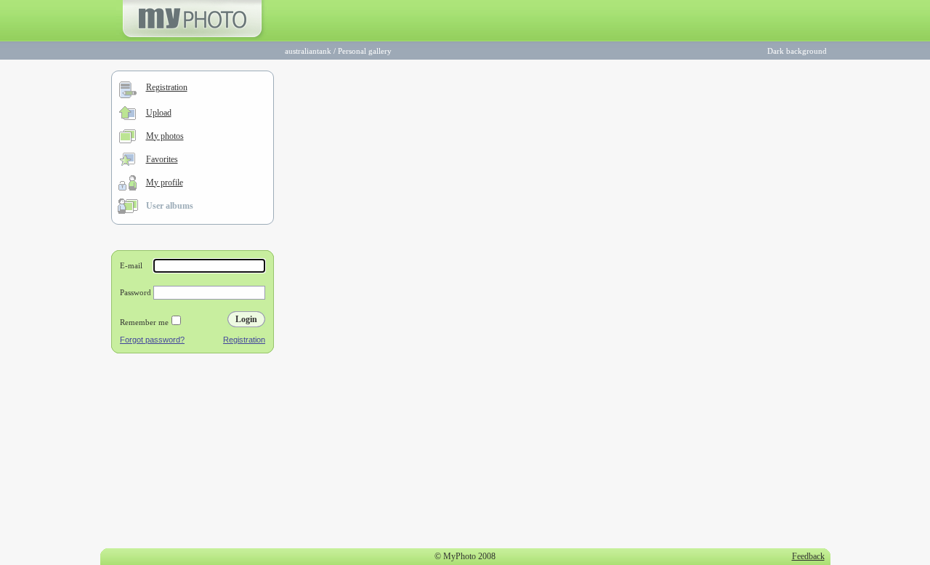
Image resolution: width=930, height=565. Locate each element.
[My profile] (127, 188)
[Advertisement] (192, 453)
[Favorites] (127, 163)
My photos (165, 136)
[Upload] (127, 117)
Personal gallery (365, 51)
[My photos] (127, 140)
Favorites (162, 159)
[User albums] (128, 211)
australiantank (308, 51)
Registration (166, 87)
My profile (164, 182)
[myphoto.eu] (192, 38)
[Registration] (128, 95)
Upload (158, 113)
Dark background (797, 51)
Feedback (808, 556)
